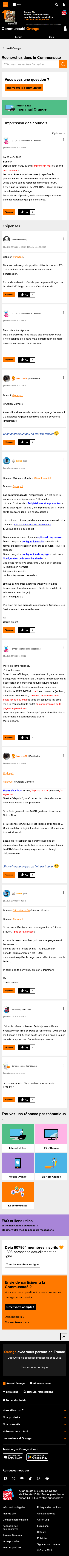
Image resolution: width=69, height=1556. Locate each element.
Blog (51, 36)
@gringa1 (18, 256)
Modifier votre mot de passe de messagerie (28, 1229)
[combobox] (30, 64)
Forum (18, 36)
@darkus (8, 781)
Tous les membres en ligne (22, 1264)
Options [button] (57, 133)
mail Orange (14, 48)
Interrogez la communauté (24, 87)
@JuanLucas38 (42, 478)
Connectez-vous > (17, 1322)
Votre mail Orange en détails (18, 1225)
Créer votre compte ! (20, 1307)
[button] (63, 139)
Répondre (9, 212)
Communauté (20, 28)
